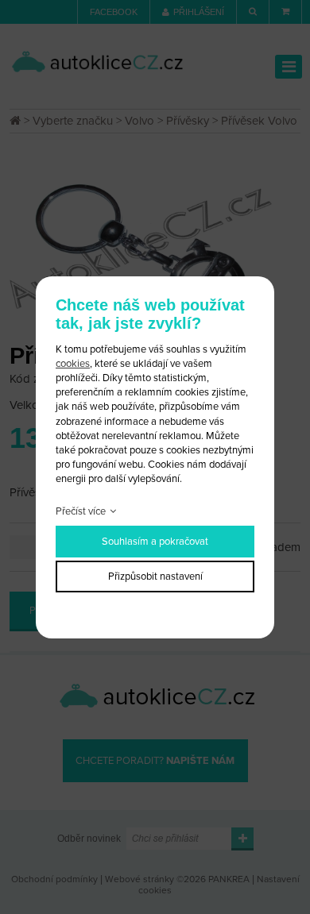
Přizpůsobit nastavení (155, 576)
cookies (73, 363)
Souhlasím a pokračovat (155, 541)
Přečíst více (81, 511)
